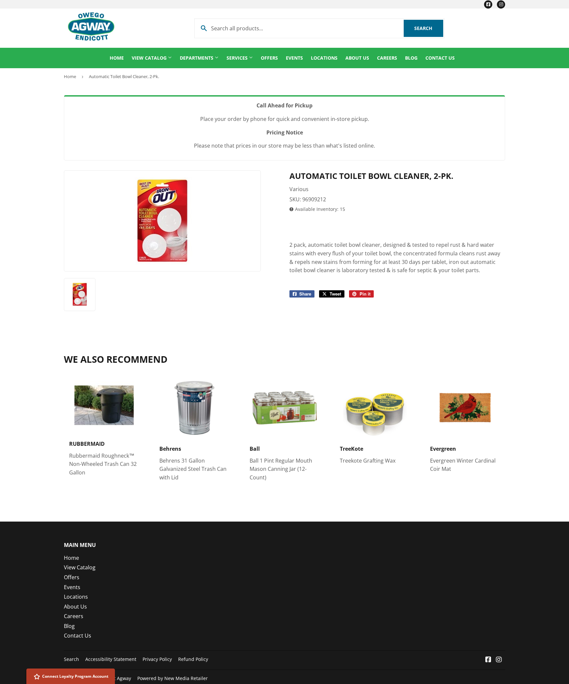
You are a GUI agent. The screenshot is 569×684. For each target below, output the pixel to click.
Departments (197, 58)
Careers (387, 58)
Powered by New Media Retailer (172, 678)
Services (238, 58)
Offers (269, 58)
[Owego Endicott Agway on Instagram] (499, 660)
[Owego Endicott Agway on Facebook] (488, 660)
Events (294, 58)
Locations (324, 58)
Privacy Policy (157, 659)
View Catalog (150, 58)
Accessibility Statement (110, 659)
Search (428, 28)
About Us (357, 58)
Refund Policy (193, 659)
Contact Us (440, 58)
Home (117, 58)
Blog (411, 58)
